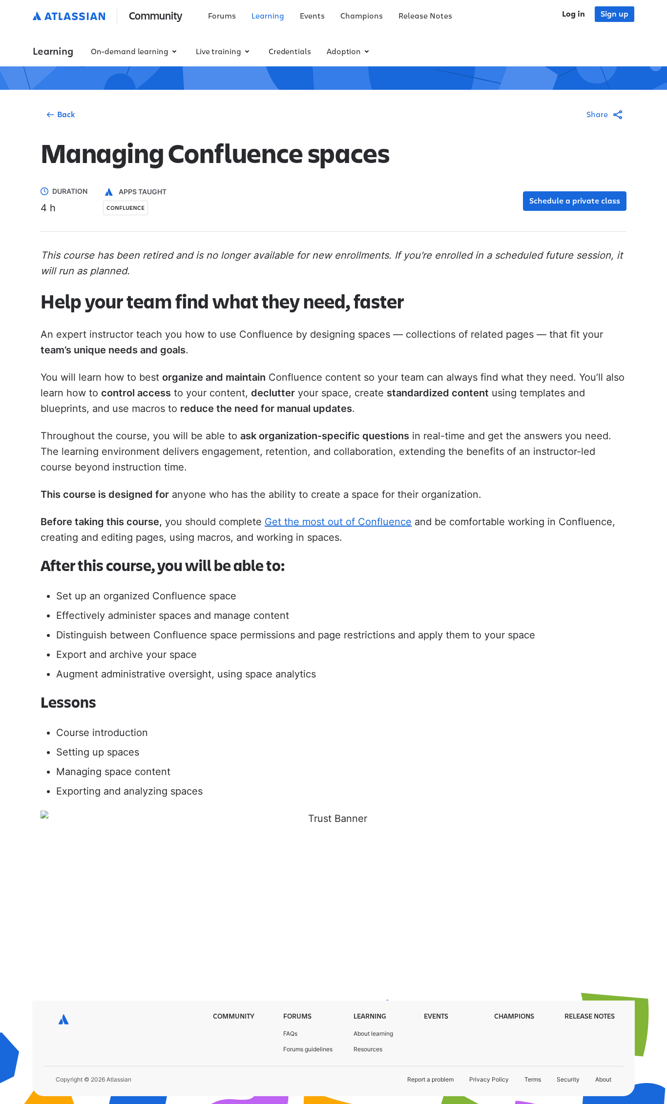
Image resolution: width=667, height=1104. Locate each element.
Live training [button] (218, 52)
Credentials (290, 52)
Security (568, 1079)
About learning (373, 1033)
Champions (361, 16)
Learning (267, 16)
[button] (110, 16)
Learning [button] (53, 52)
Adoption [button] (344, 52)
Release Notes (425, 16)
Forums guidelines (308, 1049)
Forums (222, 16)
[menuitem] (222, 16)
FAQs (290, 1033)
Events (312, 16)
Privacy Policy (489, 1079)
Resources (368, 1049)
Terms (532, 1079)
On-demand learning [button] (129, 52)
